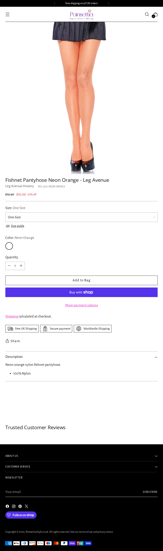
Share (15, 341)
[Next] (108, 3)
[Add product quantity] (21, 266)
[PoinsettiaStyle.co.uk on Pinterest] (20, 507)
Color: (19, 238)
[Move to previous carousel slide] (145, 403)
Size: (15, 208)
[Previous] (54, 3)
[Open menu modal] (7, 14)
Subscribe (150, 491)
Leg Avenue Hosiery (19, 186)
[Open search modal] (147, 14)
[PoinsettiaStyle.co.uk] (81, 14)
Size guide (17, 226)
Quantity (11, 257)
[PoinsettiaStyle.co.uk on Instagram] (14, 507)
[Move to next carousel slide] (154, 403)
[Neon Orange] (9, 246)
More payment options (81, 305)
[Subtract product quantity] (9, 266)
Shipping (11, 316)
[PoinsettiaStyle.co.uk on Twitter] (26, 507)
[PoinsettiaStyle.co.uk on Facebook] (7, 507)
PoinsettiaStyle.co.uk (37, 531)
